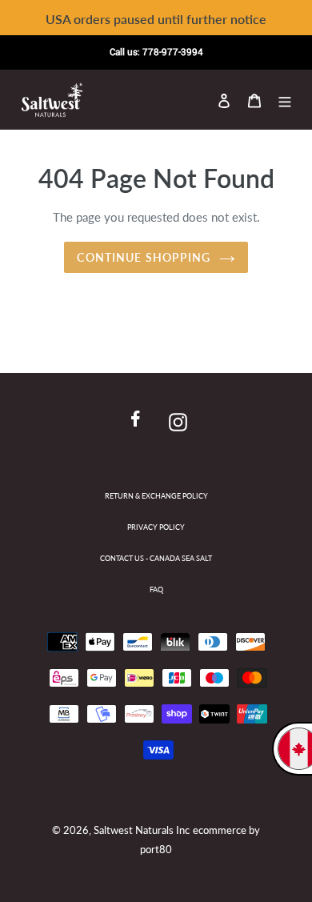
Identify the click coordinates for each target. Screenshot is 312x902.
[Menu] (285, 99)
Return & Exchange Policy (156, 495)
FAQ (156, 589)
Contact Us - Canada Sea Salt (156, 558)
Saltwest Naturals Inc (142, 830)
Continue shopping (143, 257)
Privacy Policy (156, 527)
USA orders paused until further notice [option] (156, 18)
